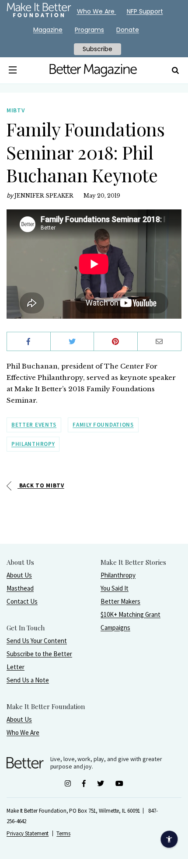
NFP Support (145, 11)
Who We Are (23, 732)
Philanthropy (33, 444)
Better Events (33, 424)
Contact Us (22, 601)
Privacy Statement (28, 833)
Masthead (20, 588)
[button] (13, 70)
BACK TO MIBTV (40, 485)
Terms (63, 833)
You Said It (115, 588)
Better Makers (120, 601)
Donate (127, 29)
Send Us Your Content (37, 640)
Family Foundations (103, 424)
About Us (19, 575)
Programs (89, 29)
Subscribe (97, 49)
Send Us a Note (28, 680)
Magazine (48, 29)
